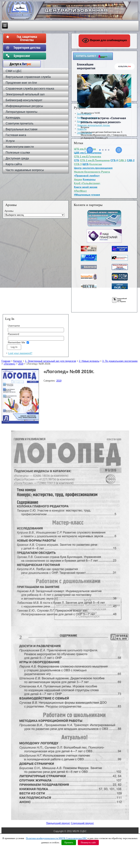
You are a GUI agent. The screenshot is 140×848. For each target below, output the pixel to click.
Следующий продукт (82, 823)
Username (14, 325)
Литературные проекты (21, 111)
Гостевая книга (16, 135)
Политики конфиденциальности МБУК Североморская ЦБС (56, 838)
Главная (5, 361)
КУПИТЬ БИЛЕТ (86, 56)
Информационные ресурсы (24, 106)
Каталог (17, 361)
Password (13, 334)
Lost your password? (20, 353)
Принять (68, 842)
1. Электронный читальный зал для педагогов (50, 361)
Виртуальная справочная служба (28, 76)
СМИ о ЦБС (14, 71)
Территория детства (26, 47)
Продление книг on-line (21, 82)
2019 (20, 363)
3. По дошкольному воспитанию (120, 361)
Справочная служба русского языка (30, 88)
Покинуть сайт (88, 842)
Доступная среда (17, 158)
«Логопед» (9, 363)
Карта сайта (14, 164)
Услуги (10, 140)
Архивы (9, 210)
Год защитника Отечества (27, 38)
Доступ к (18, 64)
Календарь (13, 117)
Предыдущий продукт (58, 823)
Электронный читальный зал (25, 94)
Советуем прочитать (19, 123)
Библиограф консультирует (24, 100)
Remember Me (16, 342)
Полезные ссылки (18, 152)
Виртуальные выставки (21, 129)
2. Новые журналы (89, 361)
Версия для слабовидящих (108, 40)
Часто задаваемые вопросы (25, 170)
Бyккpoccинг (27, 55)
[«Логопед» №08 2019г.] (20, 423)
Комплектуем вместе (20, 146)
